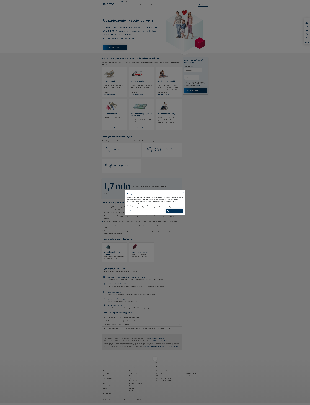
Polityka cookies (172, 207)
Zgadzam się (171, 211)
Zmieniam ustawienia (132, 211)
